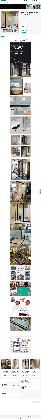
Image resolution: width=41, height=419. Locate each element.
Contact (36, 2)
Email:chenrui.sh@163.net (28, 382)
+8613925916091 (27, 0)
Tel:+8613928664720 (27, 387)
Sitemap (19, 416)
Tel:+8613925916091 (27, 381)
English (3, 0)
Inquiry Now (23, 32)
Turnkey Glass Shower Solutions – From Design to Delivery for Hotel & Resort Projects (15, 371)
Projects (26, 2)
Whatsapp (37, 381)
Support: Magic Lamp (20, 418)
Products (21, 2)
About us (23, 2)
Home (18, 2)
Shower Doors (6, 9)
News (28, 2)
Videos (30, 2)
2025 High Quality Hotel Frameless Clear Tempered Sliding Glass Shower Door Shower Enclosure (6, 371)
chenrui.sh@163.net (34, 0)
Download (33, 2)
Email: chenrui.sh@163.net (23, 30)
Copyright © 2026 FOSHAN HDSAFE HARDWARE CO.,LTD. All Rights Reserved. (9, 416)
